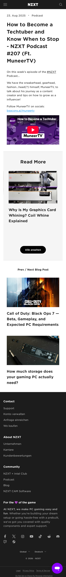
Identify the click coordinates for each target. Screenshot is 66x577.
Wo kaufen (10, 425)
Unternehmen (12, 443)
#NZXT (51, 71)
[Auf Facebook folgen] (5, 536)
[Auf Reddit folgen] (49, 536)
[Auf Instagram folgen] (22, 536)
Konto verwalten (14, 413)
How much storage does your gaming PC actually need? (30, 377)
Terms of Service (43, 570)
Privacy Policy (28, 570)
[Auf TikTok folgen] (40, 536)
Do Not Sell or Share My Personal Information (34, 575)
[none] (21, 110)
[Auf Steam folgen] (14, 541)
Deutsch (39, 551)
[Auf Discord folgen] (58, 536)
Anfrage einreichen (15, 419)
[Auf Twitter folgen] (14, 536)
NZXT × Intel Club (15, 473)
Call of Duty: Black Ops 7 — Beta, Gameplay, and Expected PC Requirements (33, 319)
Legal (18, 570)
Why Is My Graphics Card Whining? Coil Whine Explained (32, 215)
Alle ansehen (33, 249)
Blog (6, 485)
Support (8, 408)
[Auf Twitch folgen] (5, 541)
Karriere (8, 449)
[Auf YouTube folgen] (31, 536)
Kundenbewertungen (17, 455)
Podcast (37, 15)
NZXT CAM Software (17, 491)
